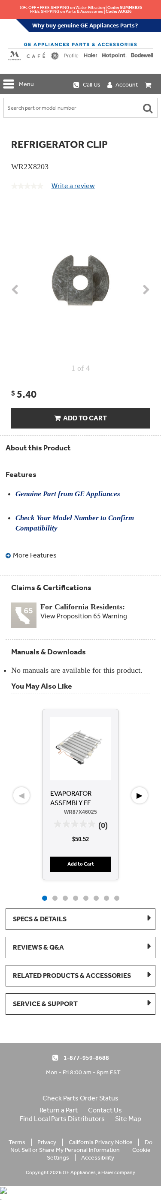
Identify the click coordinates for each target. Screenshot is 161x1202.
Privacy (46, 1142)
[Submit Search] (148, 107)
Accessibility (97, 1157)
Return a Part (58, 1110)
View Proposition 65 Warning (83, 616)
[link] (27, 186)
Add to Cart (84, 418)
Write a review (73, 188)
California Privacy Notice (101, 1142)
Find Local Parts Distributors (62, 1119)
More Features (34, 555)
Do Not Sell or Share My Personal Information (81, 1146)
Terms (17, 1142)
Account (126, 84)
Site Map (128, 1119)
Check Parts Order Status (80, 1098)
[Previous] (15, 294)
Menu (26, 84)
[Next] (145, 294)
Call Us (91, 84)
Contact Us (105, 1110)
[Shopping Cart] (148, 84)
